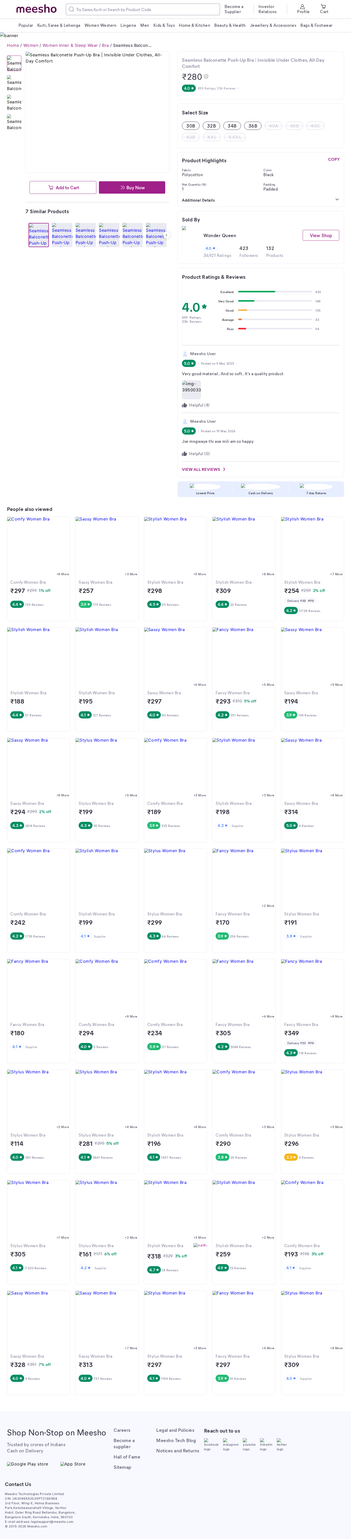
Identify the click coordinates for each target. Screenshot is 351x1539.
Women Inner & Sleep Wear (70, 45)
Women (31, 45)
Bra (105, 45)
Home (13, 45)
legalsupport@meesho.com (52, 1522)
